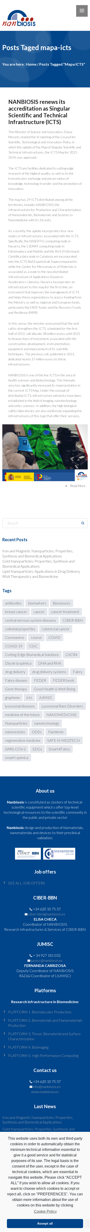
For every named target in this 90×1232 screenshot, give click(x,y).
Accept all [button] (45, 1223)
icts (29, 697)
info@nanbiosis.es (47, 1086)
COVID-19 (13, 646)
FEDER (40, 680)
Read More (77, 486)
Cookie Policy (45, 1211)
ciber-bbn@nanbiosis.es (46, 914)
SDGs (37, 749)
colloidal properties (20, 629)
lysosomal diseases (20, 706)
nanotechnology (46, 723)
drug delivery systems (49, 671)
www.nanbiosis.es (45, 1091)
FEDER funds (63, 680)
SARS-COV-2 (15, 749)
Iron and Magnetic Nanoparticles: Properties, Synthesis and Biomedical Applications (37, 1119)
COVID (54, 637)
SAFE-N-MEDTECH (63, 740)
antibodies (13, 603)
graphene (12, 697)
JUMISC (45, 697)
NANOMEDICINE (61, 714)
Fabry (77, 671)
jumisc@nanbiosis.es (47, 960)
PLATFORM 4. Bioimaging (28, 1047)
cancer (39, 611)
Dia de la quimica (18, 663)
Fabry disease (16, 680)
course (36, 637)
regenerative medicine (22, 740)
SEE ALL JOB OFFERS (26, 883)
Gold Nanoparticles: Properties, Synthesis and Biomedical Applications (38, 1131)
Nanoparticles (16, 723)
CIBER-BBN (73, 620)
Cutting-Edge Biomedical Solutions (32, 654)
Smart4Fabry (59, 749)
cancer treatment (65, 611)
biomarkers (37, 603)
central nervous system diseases (30, 620)
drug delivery (15, 671)
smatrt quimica (16, 757)
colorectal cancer (55, 629)
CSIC (33, 646)
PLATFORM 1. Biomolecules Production (39, 1012)
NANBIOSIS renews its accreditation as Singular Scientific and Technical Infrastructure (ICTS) (39, 111)
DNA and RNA (49, 663)
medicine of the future (22, 714)
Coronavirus (14, 637)
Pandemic (56, 732)
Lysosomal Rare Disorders (62, 706)
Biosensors (61, 603)
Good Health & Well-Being (54, 689)
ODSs (37, 732)
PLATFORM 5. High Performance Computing (43, 1055)
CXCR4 (71, 654)
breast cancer (16, 611)
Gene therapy (16, 689)
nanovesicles (15, 732)
